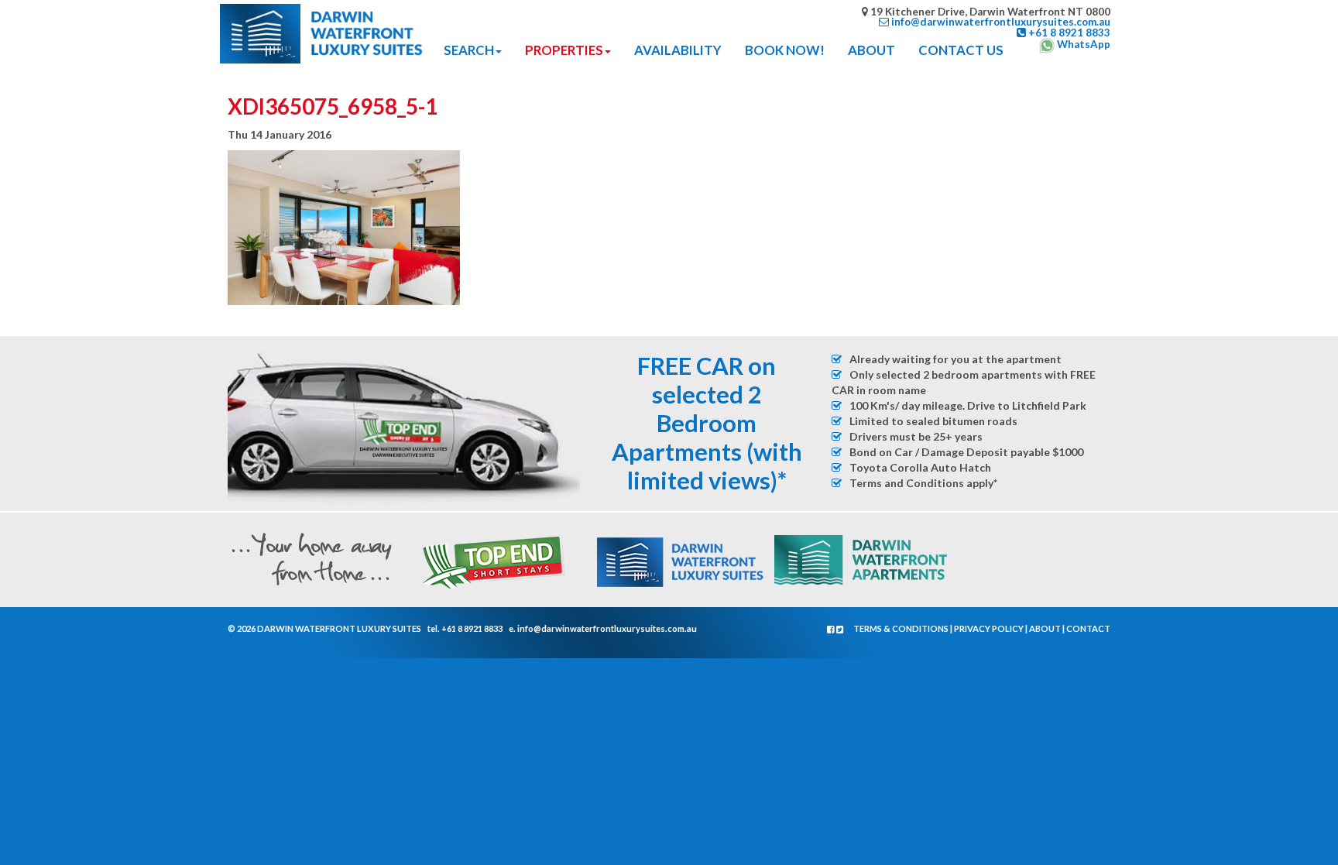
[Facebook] (831, 629)
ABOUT (871, 50)
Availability (678, 50)
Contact (1088, 628)
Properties (564, 50)
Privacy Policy (989, 628)
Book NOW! (785, 50)
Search (469, 50)
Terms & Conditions (901, 628)
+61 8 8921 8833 (472, 628)
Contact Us (961, 50)
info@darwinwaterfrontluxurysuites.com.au (607, 628)
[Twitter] (840, 629)
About (1045, 628)
